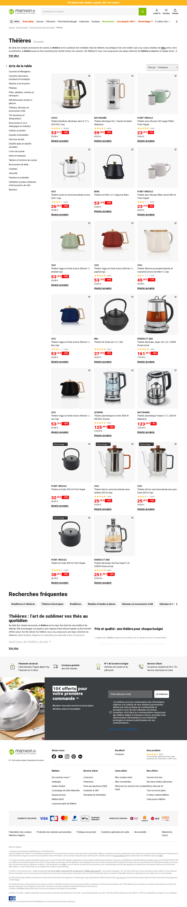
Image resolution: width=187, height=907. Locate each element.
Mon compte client (123, 777)
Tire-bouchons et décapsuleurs (16, 117)
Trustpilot (119, 754)
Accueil (12, 28)
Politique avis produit (86, 832)
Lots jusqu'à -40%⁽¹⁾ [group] (126, 21)
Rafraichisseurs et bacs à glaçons (20, 102)
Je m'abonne (162, 694)
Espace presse (59, 795)
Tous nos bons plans (156, 790)
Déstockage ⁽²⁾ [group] (145, 21)
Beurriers (13, 189)
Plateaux (13, 88)
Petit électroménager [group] (67, 21)
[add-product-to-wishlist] (89, 76)
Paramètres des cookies (20, 832)
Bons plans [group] (28, 21)
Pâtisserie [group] (50, 21)
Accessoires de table (18, 164)
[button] (175, 12)
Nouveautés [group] (108, 21)
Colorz (165, 835)
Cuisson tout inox (154, 777)
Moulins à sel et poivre (19, 83)
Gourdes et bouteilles (19, 135)
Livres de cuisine (17, 151)
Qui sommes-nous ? (61, 777)
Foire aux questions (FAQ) (95, 786)
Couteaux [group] (95, 21)
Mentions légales (17, 835)
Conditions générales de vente (115, 832)
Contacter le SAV (91, 790)
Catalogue (56, 781)
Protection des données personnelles (54, 832)
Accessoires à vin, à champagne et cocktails (19, 125)
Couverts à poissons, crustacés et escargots (19, 78)
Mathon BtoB (58, 799)
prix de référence (43, 873)
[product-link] (71, 108)
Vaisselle (13, 173)
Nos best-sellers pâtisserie (159, 781)
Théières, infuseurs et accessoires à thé (19, 109)
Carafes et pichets (17, 130)
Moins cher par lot (155, 786)
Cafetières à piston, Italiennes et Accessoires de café (22, 184)
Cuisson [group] (40, 21)
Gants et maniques (17, 155)
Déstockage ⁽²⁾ (60, 444)
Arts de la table (22, 28)
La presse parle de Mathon (64, 803)
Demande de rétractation (94, 795)
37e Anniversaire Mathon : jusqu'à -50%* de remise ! (93, 2)
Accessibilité (140, 832)
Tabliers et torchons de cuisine (23, 160)
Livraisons (88, 777)
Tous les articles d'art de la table (42, 28)
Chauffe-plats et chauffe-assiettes (20, 145)
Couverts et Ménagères (20, 71)
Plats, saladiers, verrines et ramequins (21, 94)
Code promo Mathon (156, 799)
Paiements (88, 781)
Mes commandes (123, 781)
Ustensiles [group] (84, 21)
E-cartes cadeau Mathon (158, 795)
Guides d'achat (58, 786)
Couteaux (13, 169)
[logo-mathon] (22, 11)
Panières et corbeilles (19, 177)
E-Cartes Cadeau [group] (162, 21)
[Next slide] (172, 22)
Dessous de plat (16, 139)
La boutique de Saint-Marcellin (66, 790)
